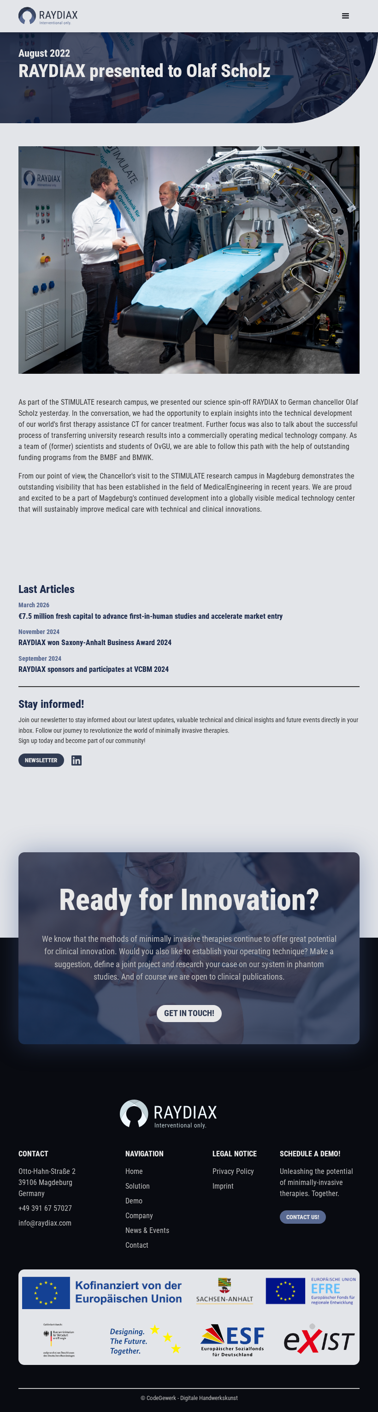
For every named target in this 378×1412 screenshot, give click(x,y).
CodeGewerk (161, 1397)
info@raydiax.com (44, 1223)
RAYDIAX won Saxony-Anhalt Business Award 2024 (94, 642)
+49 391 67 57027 (45, 1208)
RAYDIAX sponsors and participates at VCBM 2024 (93, 669)
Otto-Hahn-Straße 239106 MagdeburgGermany (47, 1182)
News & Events (147, 1230)
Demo (133, 1201)
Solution (137, 1186)
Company (139, 1215)
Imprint (223, 1186)
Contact (136, 1245)
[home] (47, 16)
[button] (346, 16)
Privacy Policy (233, 1171)
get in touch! (189, 1013)
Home (134, 1171)
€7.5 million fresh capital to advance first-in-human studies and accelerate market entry (150, 616)
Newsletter (41, 760)
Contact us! (302, 1217)
